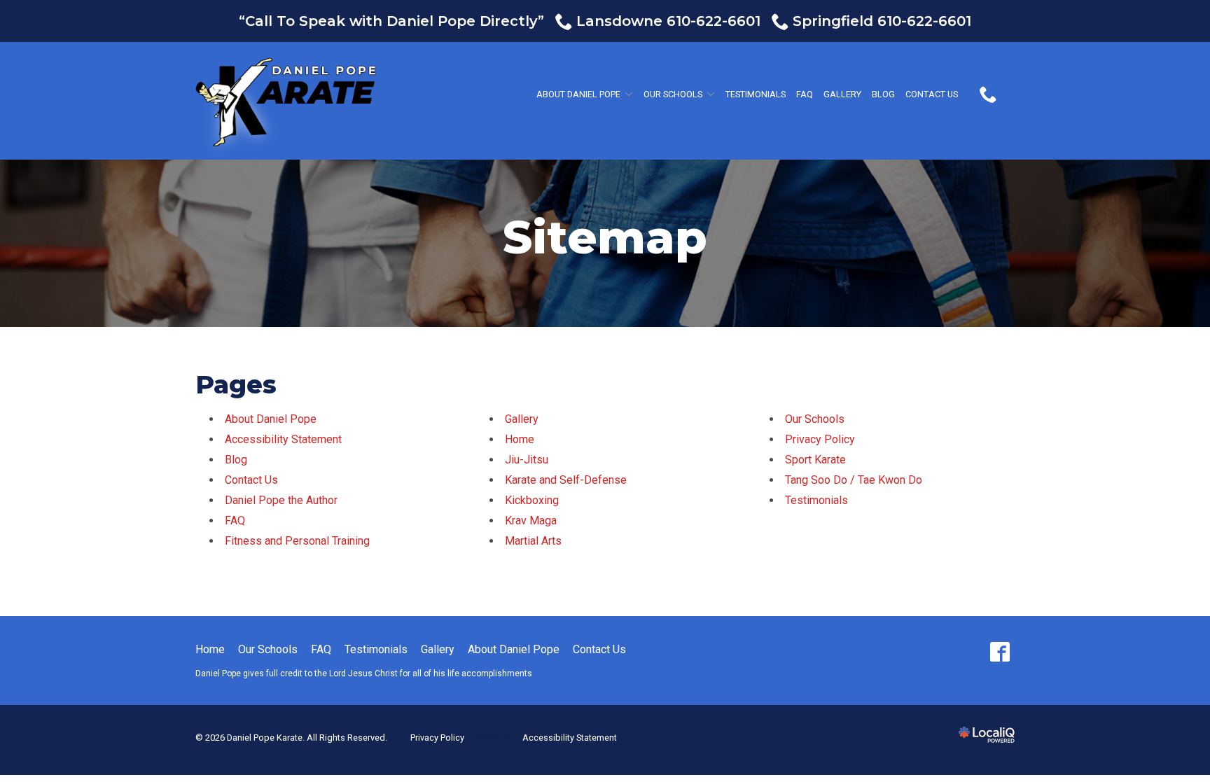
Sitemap (605, 237)
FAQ (804, 94)
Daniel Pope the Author (281, 500)
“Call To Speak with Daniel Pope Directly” (391, 21)
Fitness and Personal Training (297, 540)
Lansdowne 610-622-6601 (668, 21)
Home (519, 439)
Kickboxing (532, 500)
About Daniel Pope (578, 94)
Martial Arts (533, 540)
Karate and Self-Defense (566, 480)
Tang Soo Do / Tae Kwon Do (853, 480)
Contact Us (931, 94)
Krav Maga (531, 520)
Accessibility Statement (283, 439)
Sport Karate (815, 459)
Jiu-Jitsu (526, 459)
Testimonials (755, 94)
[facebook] (1000, 652)
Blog (883, 94)
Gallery (842, 94)
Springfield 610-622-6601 (882, 21)
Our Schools (673, 94)
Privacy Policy (820, 439)
